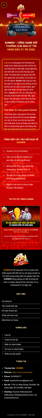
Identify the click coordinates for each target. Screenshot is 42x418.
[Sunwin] (21, 7)
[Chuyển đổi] (4, 151)
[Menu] (4, 5)
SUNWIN (7, 270)
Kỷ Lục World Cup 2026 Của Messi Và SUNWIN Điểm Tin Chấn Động (21, 231)
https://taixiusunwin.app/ (22, 372)
